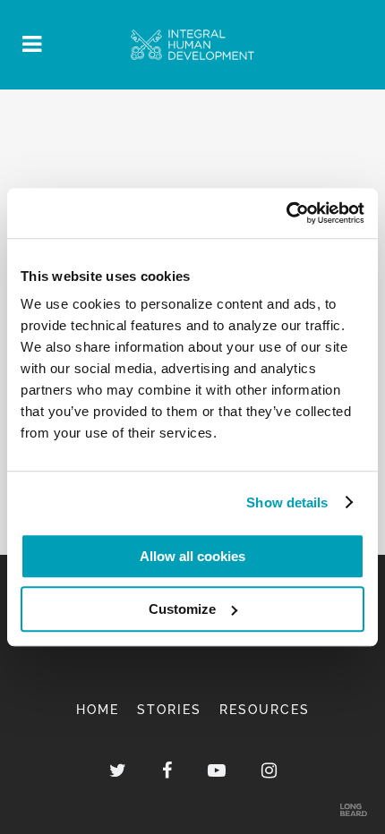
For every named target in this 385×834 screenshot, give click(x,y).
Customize (182, 609)
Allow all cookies (192, 556)
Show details (287, 502)
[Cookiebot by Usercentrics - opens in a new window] (286, 213)
